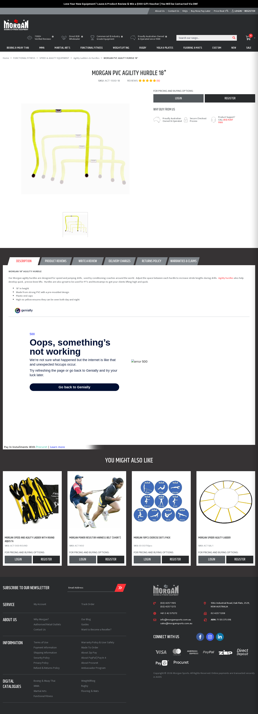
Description (24, 261)
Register (230, 98)
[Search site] (234, 38)
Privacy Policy (41, 663)
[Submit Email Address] (120, 588)
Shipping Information (45, 652)
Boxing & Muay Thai (44, 681)
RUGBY (142, 47)
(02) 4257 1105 (225, 121)
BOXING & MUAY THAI (18, 47)
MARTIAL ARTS (62, 47)
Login (178, 98)
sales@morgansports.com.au (176, 623)
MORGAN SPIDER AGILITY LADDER (214, 537)
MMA (42, 47)
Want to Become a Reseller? (96, 629)
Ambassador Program (93, 668)
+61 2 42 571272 (168, 613)
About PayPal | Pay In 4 (93, 658)
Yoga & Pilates (165, 47)
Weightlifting (88, 681)
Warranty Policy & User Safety (97, 642)
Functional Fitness (43, 696)
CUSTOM (216, 47)
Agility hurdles (225, 278)
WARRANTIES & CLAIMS (183, 261)
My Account (40, 604)
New (233, 47)
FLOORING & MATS (192, 47)
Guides (85, 624)
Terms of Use (41, 642)
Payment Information (45, 647)
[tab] (24, 261)
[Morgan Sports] (16, 24)
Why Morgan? (41, 619)
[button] (53, 37)
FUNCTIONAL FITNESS (91, 47)
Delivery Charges (120, 261)
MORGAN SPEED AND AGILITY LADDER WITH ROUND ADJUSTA (29, 539)
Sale (248, 47)
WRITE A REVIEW (88, 261)
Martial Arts (40, 691)
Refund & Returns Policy (46, 668)
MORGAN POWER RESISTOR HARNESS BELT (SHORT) (95, 537)
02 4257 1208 (218, 613)
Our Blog (86, 619)
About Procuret (89, 663)
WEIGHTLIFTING (121, 47)
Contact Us (40, 629)
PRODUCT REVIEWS (55, 261)
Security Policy (41, 658)
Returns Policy (151, 261)
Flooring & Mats (90, 691)
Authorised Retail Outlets (47, 624)
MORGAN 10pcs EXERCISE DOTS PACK (152, 537)
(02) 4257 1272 (168, 607)
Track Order (87, 604)
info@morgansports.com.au (175, 620)
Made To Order (89, 647)
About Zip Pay (89, 652)
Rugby (84, 686)
